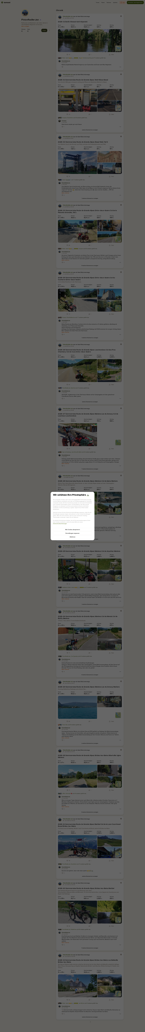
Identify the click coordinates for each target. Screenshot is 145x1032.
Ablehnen (72, 537)
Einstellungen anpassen (72, 533)
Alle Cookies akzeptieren (72, 529)
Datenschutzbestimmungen (60, 523)
